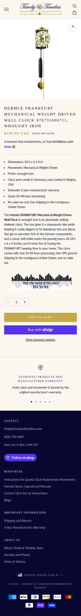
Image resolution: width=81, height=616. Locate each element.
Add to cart (40, 317)
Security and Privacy (17, 555)
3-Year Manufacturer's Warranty (24, 527)
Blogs (7, 500)
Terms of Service (14, 561)
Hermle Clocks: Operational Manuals (27, 486)
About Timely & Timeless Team (23, 548)
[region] (40, 380)
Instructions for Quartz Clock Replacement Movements (39, 479)
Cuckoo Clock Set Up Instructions (26, 493)
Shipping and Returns (18, 520)
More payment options (40, 339)
